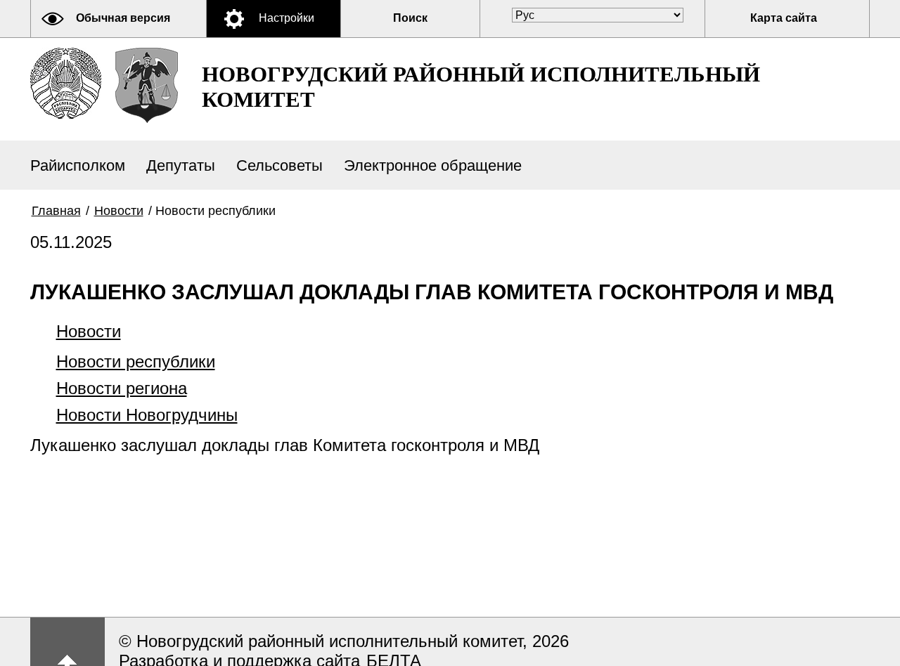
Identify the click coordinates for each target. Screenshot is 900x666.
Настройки (286, 18)
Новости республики (135, 361)
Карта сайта (783, 18)
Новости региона (121, 388)
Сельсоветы (279, 165)
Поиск (410, 18)
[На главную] (65, 83)
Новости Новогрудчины (147, 414)
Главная (56, 211)
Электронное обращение (433, 165)
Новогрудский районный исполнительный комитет (481, 87)
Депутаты (180, 165)
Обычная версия (123, 18)
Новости (118, 211)
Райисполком (77, 165)
